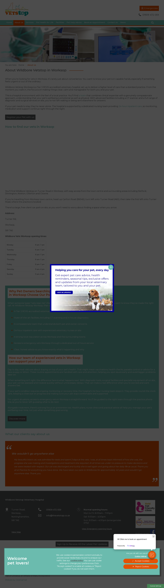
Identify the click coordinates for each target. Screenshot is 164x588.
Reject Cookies (142, 567)
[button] (152, 555)
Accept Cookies (142, 561)
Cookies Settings (155, 586)
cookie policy (76, 561)
